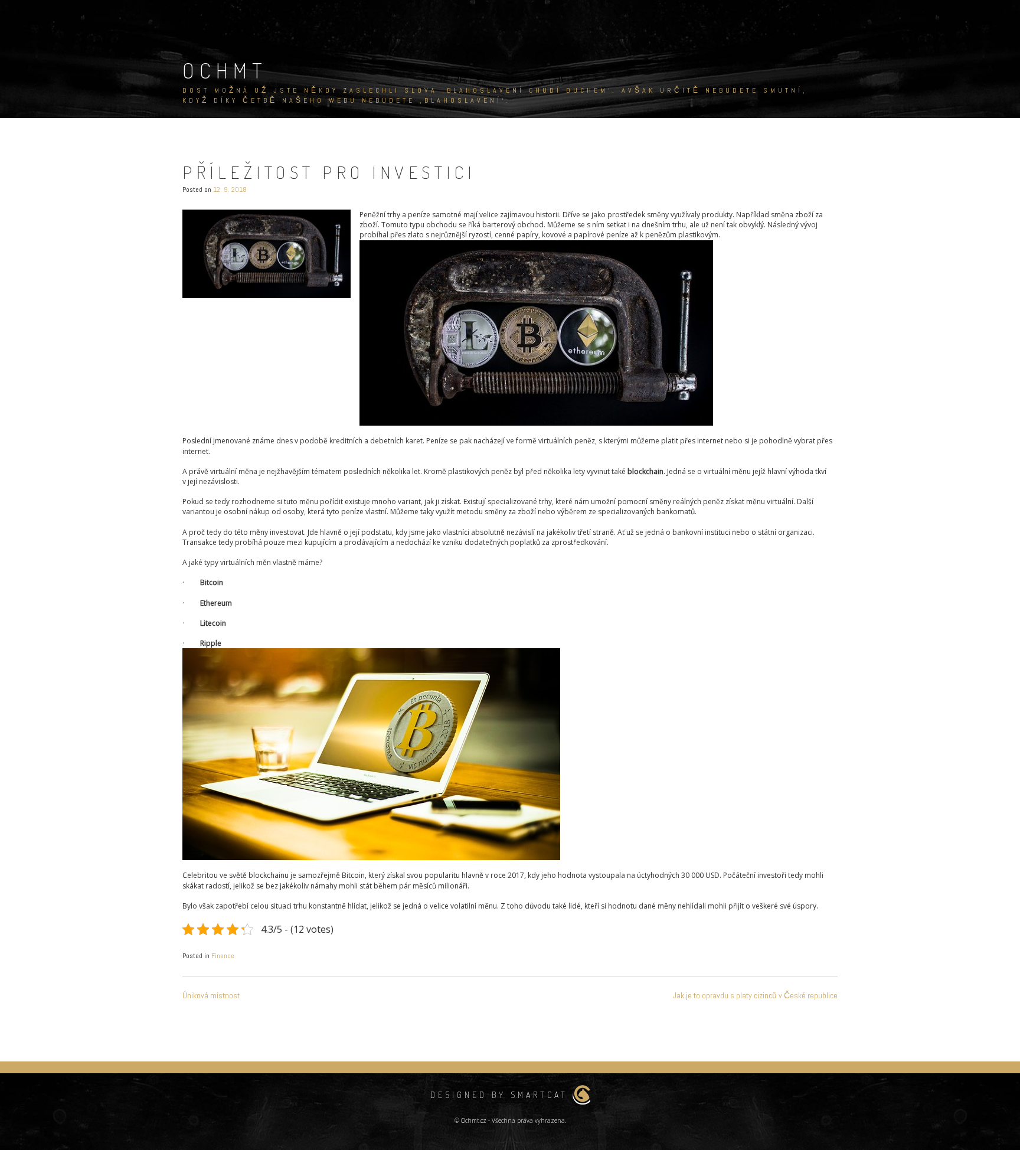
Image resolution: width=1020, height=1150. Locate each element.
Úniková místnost (211, 995)
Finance (222, 955)
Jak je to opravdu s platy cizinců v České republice (755, 995)
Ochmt (224, 70)
